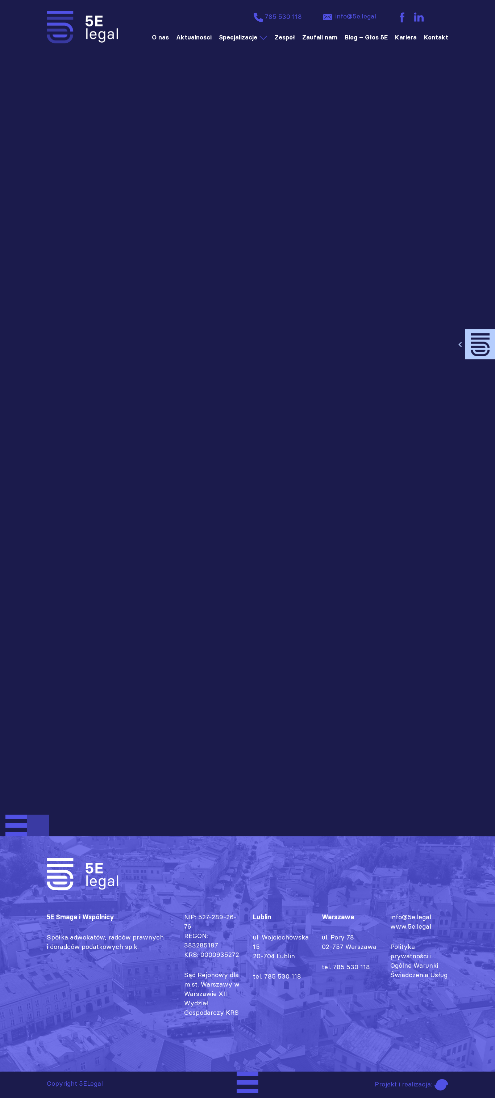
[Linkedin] (419, 17)
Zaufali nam (319, 37)
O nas (160, 37)
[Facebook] (402, 17)
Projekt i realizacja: (404, 1084)
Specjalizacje (238, 37)
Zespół (285, 37)
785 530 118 (282, 16)
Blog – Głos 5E (366, 37)
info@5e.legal (354, 16)
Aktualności (194, 37)
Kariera (406, 37)
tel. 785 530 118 (277, 976)
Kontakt (436, 37)
